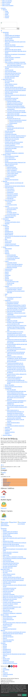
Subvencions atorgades (8, 608)
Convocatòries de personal (9, 588)
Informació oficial (5, 569)
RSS (4, 671)
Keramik (5, 644)
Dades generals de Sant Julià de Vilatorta (13, 633)
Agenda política (6, 482)
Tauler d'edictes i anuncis (9, 574)
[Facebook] (11, 666)
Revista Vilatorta (7, 652)
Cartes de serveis (7, 560)
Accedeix (3, 497)
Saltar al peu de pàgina (7, 5)
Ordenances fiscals (7, 611)
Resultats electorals (8, 567)
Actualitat (3, 643)
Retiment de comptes (8, 541)
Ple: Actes (5, 572)
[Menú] (1, 30)
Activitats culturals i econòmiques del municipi (14, 632)
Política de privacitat (8, 674)
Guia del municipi (7, 635)
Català (6, 11)
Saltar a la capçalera (7, 1)
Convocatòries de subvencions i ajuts (12, 607)
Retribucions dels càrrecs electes (11, 544)
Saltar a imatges (6, 4)
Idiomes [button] (5, 9)
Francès (7, 17)
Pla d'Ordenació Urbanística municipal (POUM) (14, 558)
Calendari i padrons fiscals (9, 582)
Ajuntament (4, 528)
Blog (4, 657)
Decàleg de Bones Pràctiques (10, 663)
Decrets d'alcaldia (7, 575)
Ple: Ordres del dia (7, 571)
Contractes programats (8, 594)
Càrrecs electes (6, 535)
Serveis (4, 621)
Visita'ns (5, 638)
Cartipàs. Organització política (10, 533)
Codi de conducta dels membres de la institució (14, 542)
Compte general (7, 593)
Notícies (5, 479)
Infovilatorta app (7, 651)
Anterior (3, 525)
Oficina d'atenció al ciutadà (9, 616)
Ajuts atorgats (6, 610)
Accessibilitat (6, 669)
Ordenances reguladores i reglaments (12, 613)
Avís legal (5, 676)
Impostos (5, 627)
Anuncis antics (6, 484)
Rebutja (19, 695)
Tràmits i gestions (7, 625)
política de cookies (13, 692)
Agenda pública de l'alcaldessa (10, 531)
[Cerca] (18, 28)
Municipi (3, 630)
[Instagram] (16, 666)
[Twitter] (9, 666)
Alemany (7, 16)
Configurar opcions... (5, 695)
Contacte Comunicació (8, 662)
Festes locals (6, 555)
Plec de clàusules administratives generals (13, 580)
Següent (7, 525)
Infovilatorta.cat (7, 649)
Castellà (7, 13)
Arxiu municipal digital (8, 561)
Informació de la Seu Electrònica (11, 563)
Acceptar (24, 695)
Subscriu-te (3, 508)
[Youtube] (14, 666)
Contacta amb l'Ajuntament (9, 629)
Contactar (3, 8)
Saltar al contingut (6, 2)
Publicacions (6, 485)
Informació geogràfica (8, 640)
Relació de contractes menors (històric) (12, 597)
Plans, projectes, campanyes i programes (13, 556)
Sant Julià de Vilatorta (8, 636)
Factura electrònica (7, 618)
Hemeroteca (6, 660)
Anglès (6, 14)
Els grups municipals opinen (10, 566)
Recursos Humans (7, 536)
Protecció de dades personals (10, 564)
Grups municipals (7, 553)
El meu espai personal (8, 619)
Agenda (5, 480)
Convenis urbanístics (8, 605)
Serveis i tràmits (5, 614)
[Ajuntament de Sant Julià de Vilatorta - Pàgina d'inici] (9, 24)
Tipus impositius (7, 583)
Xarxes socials (6, 658)
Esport (15, 522)
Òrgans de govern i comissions (10, 552)
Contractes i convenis (8, 600)
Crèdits (4, 668)
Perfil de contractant (8, 591)
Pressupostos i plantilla (8, 589)
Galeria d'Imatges (7, 641)
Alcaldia (5, 530)
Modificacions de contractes (10, 599)
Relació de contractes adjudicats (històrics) (13, 596)
